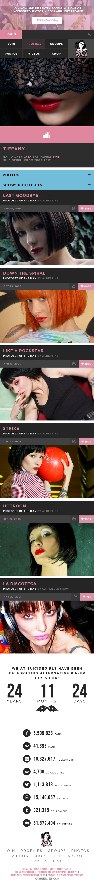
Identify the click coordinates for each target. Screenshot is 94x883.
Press (41, 861)
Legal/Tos (27, 868)
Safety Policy (63, 868)
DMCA (36, 868)
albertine (50, 200)
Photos (11, 53)
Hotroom (14, 506)
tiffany (14, 148)
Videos (34, 53)
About (75, 856)
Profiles (34, 43)
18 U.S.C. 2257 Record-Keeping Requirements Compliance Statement (46, 872)
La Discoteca (20, 583)
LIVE (58, 861)
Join (11, 43)
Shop (56, 53)
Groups (56, 43)
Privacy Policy (48, 868)
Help (56, 856)
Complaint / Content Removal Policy (28, 875)
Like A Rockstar (23, 350)
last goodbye (20, 195)
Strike (11, 428)
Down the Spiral (24, 273)
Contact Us (53, 875)
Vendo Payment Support (72, 875)
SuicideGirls (81, 43)
